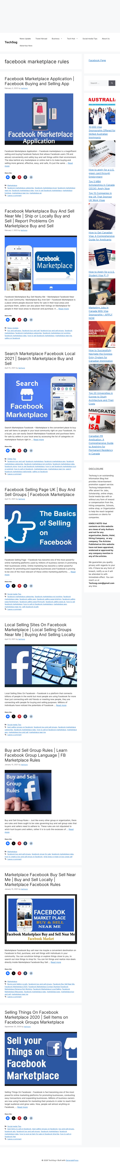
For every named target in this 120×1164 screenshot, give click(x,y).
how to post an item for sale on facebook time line (39, 1134)
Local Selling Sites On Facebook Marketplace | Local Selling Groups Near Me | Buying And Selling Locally (40, 629)
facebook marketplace (34, 461)
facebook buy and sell (30, 330)
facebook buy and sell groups (52, 330)
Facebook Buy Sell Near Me (63, 984)
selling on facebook (12, 338)
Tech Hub (71, 39)
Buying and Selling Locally (17, 984)
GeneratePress (72, 1160)
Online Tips (11, 459)
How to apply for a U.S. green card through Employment (101, 173)
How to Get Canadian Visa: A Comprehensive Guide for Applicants (102, 236)
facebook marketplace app (55, 461)
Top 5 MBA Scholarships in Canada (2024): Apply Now (102, 185)
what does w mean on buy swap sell (57, 857)
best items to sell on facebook (19, 1129)
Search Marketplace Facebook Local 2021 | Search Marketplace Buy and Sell (40, 358)
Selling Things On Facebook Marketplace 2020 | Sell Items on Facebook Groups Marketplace (36, 1017)
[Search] (112, 83)
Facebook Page (97, 60)
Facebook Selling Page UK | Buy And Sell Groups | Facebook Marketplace (40, 492)
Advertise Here (26, 46)
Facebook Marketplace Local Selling (47, 989)
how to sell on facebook (23, 469)
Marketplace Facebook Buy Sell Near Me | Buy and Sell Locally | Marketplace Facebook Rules (40, 879)
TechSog (11, 42)
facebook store (11, 466)
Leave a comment (14, 195)
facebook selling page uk (55, 602)
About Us (106, 39)
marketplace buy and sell (18, 732)
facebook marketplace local (46, 188)
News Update (25, 39)
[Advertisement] (60, 16)
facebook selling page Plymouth (32, 602)
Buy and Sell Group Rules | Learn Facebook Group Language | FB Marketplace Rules (36, 755)
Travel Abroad (41, 39)
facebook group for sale (41, 854)
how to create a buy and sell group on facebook (24, 857)
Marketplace (12, 185)
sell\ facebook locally (30, 607)
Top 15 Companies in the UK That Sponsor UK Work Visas (100, 197)
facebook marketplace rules (23, 190)
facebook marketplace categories (20, 188)
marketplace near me (20, 193)
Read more (63, 309)
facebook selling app (28, 599)
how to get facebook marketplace (48, 190)
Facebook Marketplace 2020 (16, 987)
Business (55, 39)
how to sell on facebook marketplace (38, 604)
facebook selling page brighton (49, 599)
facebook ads (10, 1131)
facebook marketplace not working (56, 333)
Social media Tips (90, 39)
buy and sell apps (14, 330)
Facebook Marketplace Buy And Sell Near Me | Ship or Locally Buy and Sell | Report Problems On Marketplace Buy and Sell (39, 218)
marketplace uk (36, 193)
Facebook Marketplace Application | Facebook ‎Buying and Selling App (39, 81)
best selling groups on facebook (20, 727)
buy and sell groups (66, 1129)
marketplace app (40, 469)
